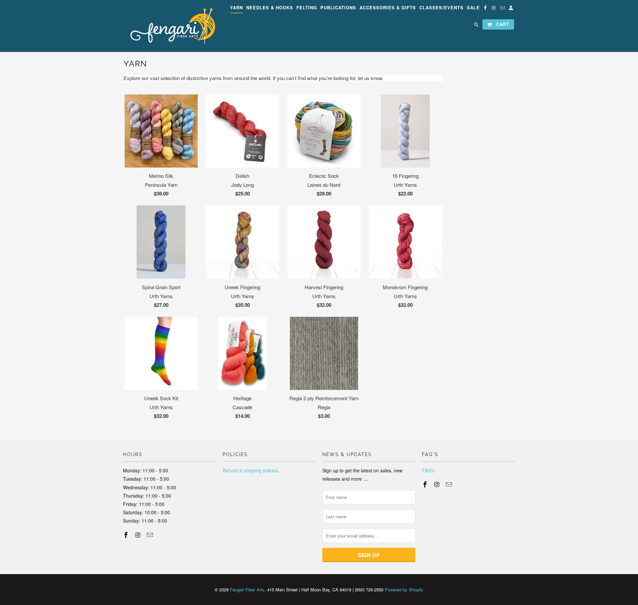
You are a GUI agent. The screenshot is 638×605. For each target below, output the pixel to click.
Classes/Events (441, 8)
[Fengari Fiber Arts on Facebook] (485, 9)
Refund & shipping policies (250, 470)
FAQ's (428, 470)
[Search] (476, 26)
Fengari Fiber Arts (247, 589)
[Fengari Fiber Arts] (169, 26)
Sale (473, 8)
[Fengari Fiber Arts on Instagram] (494, 9)
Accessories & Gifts (388, 8)
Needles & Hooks (269, 8)
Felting (306, 8)
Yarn (236, 8)
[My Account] (511, 9)
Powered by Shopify (404, 589)
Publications (338, 8)
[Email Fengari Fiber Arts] (503, 9)
